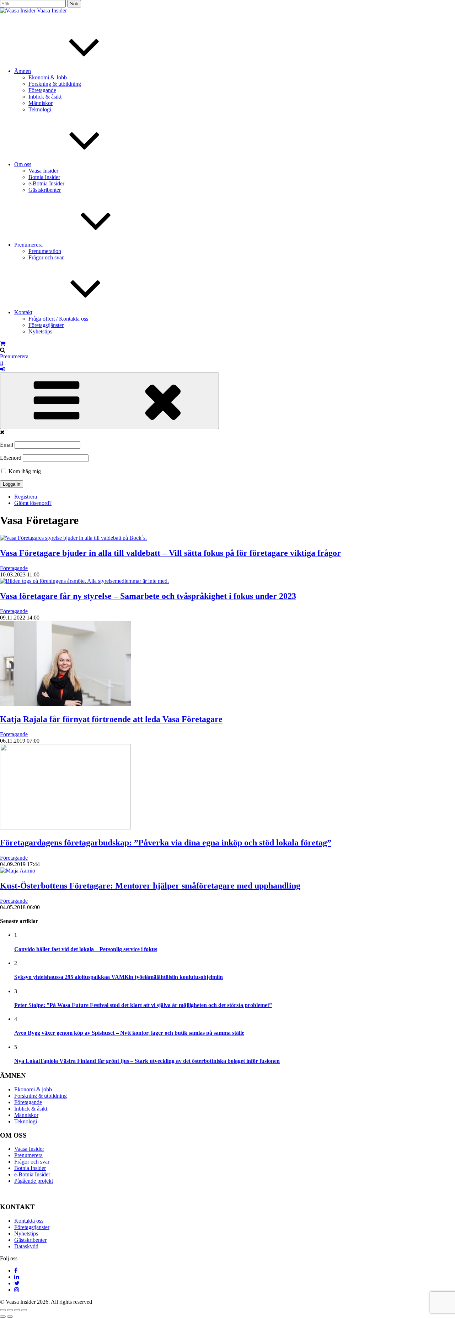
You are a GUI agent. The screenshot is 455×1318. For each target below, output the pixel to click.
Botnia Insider (44, 177)
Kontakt (23, 312)
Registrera (25, 497)
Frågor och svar (46, 257)
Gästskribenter (44, 190)
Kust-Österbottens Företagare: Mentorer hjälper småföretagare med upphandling (150, 885)
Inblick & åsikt (44, 97)
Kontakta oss (28, 1221)
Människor (40, 103)
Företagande (42, 90)
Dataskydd (26, 1246)
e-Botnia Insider (46, 183)
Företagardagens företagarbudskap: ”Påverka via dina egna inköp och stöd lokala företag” (165, 842)
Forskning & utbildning (54, 84)
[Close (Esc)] (3, 1310)
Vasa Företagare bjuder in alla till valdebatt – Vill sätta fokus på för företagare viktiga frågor (170, 553)
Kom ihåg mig (24, 471)
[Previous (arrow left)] (3, 1317)
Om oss (22, 164)
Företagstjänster (46, 325)
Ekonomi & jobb (33, 1089)
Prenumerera (28, 245)
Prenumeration (44, 251)
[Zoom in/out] (24, 1310)
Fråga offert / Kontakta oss (58, 319)
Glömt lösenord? (33, 503)
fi (1, 363)
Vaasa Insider (52, 10)
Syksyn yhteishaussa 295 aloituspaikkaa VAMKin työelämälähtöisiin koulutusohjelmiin (118, 977)
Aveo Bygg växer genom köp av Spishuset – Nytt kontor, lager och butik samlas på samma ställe (129, 1033)
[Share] (10, 1310)
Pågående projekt (33, 1181)
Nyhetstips (40, 331)
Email (6, 445)
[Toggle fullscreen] (17, 1310)
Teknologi (39, 109)
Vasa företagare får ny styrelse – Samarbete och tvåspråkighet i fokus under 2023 (148, 596)
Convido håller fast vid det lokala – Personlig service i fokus (85, 949)
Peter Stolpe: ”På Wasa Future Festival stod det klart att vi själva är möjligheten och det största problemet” (143, 1005)
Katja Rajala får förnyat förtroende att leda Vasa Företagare (111, 719)
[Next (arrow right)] (10, 1317)
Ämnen (22, 71)
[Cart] (2, 344)
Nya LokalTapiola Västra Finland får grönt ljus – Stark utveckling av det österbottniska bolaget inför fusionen (147, 1061)
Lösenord (10, 458)
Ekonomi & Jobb (47, 77)
